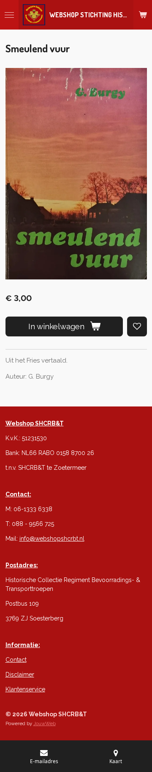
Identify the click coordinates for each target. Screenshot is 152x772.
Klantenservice (25, 689)
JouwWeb (44, 723)
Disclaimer (19, 674)
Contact (16, 659)
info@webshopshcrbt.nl (51, 538)
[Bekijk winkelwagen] (142, 15)
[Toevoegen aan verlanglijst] (137, 326)
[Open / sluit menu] (9, 15)
